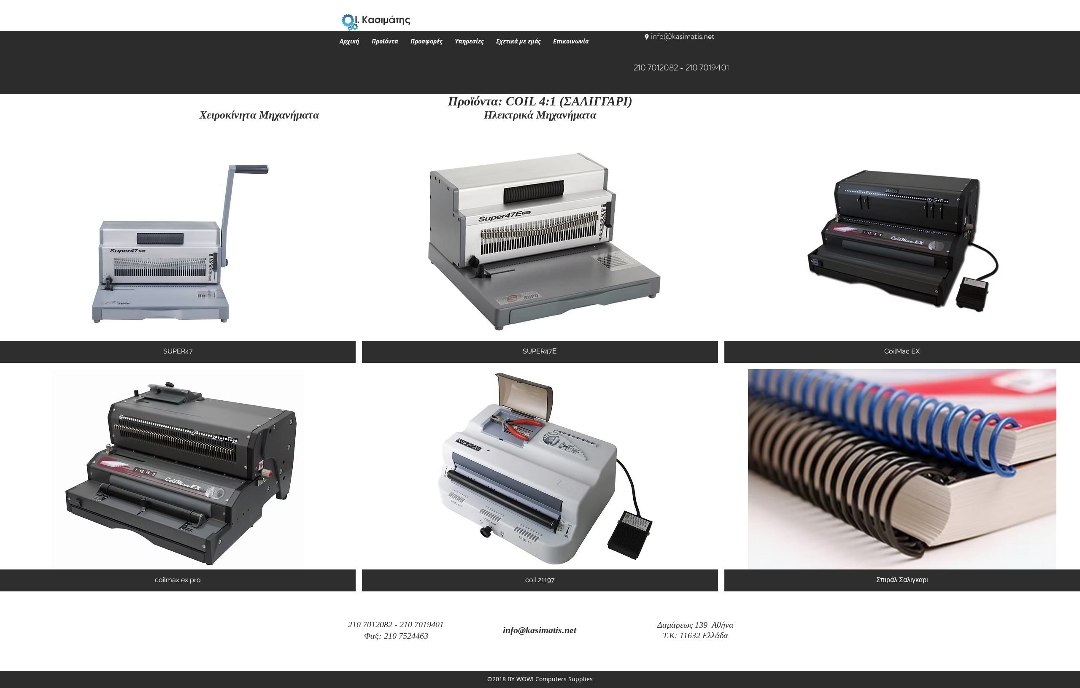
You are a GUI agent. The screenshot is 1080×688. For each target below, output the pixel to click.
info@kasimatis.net (683, 36)
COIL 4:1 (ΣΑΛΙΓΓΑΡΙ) (569, 101)
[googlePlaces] (647, 37)
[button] (384, 41)
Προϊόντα (473, 101)
